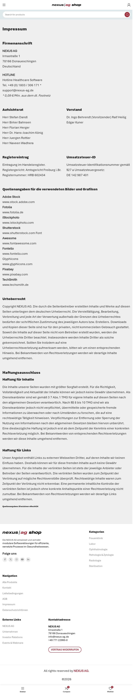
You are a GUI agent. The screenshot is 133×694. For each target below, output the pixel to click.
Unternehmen (10, 631)
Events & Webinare (12, 643)
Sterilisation (96, 566)
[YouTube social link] (22, 559)
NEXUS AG (8, 626)
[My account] (129, 5)
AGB (4, 599)
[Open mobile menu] (4, 5)
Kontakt (6, 587)
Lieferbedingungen (12, 593)
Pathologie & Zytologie (101, 555)
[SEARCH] (127, 14)
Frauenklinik (96, 538)
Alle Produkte (9, 582)
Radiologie (95, 560)
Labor (92, 544)
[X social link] (10, 559)
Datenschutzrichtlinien (15, 610)
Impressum (8, 604)
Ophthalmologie (98, 549)
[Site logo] (66, 5)
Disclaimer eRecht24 (28, 506)
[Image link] (21, 532)
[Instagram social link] (16, 559)
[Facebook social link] (4, 559)
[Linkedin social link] (28, 559)
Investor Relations (12, 637)
